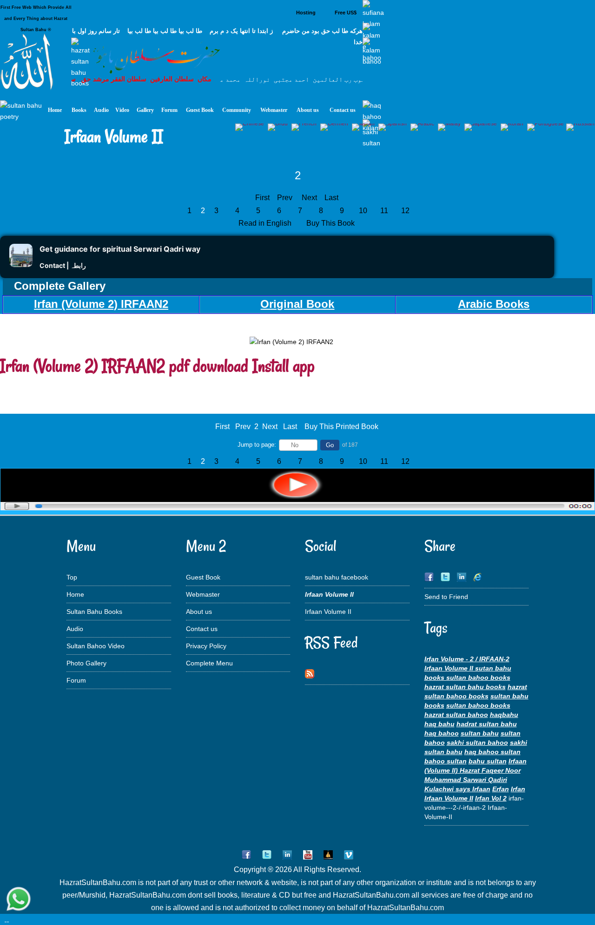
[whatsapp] (19, 899)
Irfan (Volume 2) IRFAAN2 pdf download (124, 366)
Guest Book (203, 577)
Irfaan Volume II (328, 611)
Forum (76, 680)
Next (309, 198)
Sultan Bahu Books (94, 611)
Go (330, 445)
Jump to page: (257, 444)
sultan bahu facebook (336, 577)
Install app (283, 366)
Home (75, 594)
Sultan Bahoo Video (95, 646)
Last (331, 198)
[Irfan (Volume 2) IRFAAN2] (297, 508)
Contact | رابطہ (63, 265)
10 (363, 211)
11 (384, 211)
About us (199, 611)
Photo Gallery (86, 663)
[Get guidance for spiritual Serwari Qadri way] (21, 264)
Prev (284, 198)
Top (71, 577)
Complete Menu (209, 663)
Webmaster (203, 594)
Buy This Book (331, 223)
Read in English (266, 223)
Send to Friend (446, 596)
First (262, 198)
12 (405, 211)
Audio (74, 628)
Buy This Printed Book (341, 426)
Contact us (202, 628)
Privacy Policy (206, 646)
